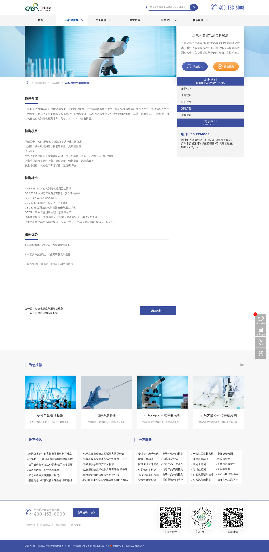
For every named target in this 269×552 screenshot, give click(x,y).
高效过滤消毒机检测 (46, 312)
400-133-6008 (231, 7)
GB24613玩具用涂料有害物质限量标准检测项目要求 (50, 461)
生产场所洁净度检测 (227, 476)
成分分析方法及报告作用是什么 (46, 475)
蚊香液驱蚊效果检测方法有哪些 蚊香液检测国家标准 (105, 471)
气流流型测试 (170, 458)
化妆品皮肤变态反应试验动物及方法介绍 (105, 460)
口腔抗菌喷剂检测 (203, 474)
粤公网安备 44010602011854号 (128, 546)
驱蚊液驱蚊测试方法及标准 (98, 464)
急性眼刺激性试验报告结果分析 (101, 474)
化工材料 (55, 83)
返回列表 (156, 310)
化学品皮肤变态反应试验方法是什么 (103, 453)
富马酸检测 (223, 469)
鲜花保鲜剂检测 (147, 469)
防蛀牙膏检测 (146, 459)
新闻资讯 (166, 20)
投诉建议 (45, 524)
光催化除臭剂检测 (148, 474)
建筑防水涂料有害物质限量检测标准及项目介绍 (50, 455)
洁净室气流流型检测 (227, 481)
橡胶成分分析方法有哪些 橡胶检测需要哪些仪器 (50, 466)
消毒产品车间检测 (172, 469)
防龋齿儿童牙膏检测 (148, 466)
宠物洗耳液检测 (147, 480)
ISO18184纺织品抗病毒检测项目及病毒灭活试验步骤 (105, 482)
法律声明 (30, 524)
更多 (242, 364)
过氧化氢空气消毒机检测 (49, 308)
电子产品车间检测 (172, 474)
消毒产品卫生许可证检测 (172, 465)
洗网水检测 (199, 464)
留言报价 (229, 66)
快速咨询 (198, 66)
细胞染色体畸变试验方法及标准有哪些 (50, 480)
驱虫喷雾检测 (200, 459)
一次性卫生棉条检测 (203, 455)
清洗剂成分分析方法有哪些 (43, 470)
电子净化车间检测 (172, 453)
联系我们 (198, 20)
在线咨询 (82, 512)
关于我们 (101, 20)
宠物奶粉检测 (225, 453)
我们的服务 (72, 20)
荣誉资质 (135, 20)
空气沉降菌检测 (202, 479)
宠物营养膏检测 (226, 463)
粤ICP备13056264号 (97, 546)
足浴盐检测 (199, 469)
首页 (40, 20)
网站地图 (60, 524)
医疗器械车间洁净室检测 (172, 481)
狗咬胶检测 (223, 458)
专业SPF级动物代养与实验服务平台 (148, 455)
